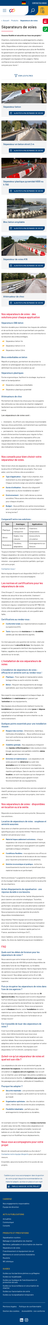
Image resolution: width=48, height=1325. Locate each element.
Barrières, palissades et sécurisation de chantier (22, 1244)
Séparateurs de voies (11, 1248)
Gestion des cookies (11, 1311)
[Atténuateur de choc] (24, 283)
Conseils (6, 1225)
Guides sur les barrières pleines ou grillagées (21, 1273)
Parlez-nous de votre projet (25, 1186)
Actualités (7, 1219)
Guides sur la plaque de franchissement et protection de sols (20, 1281)
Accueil (6, 20)
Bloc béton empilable (14, 221)
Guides (6, 1268)
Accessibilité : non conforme (33, 1311)
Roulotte (6, 1258)
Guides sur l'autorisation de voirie (16, 1291)
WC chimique (8, 1261)
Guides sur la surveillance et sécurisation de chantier (21, 1287)
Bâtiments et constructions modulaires (19, 1254)
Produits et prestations (16, 1233)
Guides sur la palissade (12, 1276)
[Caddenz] (12, 10)
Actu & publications (13, 1214)
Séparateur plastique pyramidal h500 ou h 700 (23, 183)
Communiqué (8, 1222)
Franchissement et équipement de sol (18, 1251)
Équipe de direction (11, 1207)
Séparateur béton (12, 106)
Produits (14, 20)
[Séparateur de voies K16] (24, 246)
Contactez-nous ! (8, 569)
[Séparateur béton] (24, 93)
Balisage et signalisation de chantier (17, 1241)
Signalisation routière (12, 1237)
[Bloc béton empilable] (24, 208)
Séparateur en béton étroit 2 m (18, 144)
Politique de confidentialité (30, 1306)
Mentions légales (10, 1306)
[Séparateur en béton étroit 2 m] (24, 130)
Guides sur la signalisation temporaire (18, 1295)
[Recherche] (32, 10)
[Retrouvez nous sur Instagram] (26, 1320)
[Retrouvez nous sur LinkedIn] (21, 1320)
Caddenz (7, 1199)
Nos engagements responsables (16, 1203)
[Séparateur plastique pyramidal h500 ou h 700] (24, 168)
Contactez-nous (39, 3)
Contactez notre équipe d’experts (15, 1154)
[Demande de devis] (43, 10)
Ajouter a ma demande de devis (28, 113)
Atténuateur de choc (13, 296)
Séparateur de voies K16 (15, 259)
